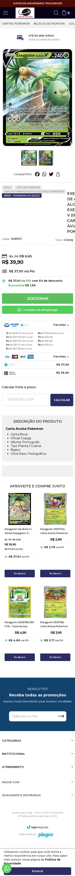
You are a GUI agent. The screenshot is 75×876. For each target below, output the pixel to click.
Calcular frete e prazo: (19, 387)
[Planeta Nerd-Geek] (25, 13)
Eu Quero (20, 573)
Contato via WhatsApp (40, 310)
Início (7, 187)
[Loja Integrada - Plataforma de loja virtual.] (37, 827)
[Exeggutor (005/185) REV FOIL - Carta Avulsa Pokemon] (20, 624)
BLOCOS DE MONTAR (49, 23)
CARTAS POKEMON (16, 23)
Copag (68, 239)
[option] (16, 24)
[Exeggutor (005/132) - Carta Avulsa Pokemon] (55, 535)
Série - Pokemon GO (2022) (22, 195)
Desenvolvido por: (28, 834)
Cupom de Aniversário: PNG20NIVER (37, 3)
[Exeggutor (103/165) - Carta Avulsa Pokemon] (55, 624)
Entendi (37, 871)
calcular (62, 400)
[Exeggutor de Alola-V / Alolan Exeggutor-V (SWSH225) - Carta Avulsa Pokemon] (20, 535)
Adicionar (37, 298)
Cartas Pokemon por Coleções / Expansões (34, 191)
